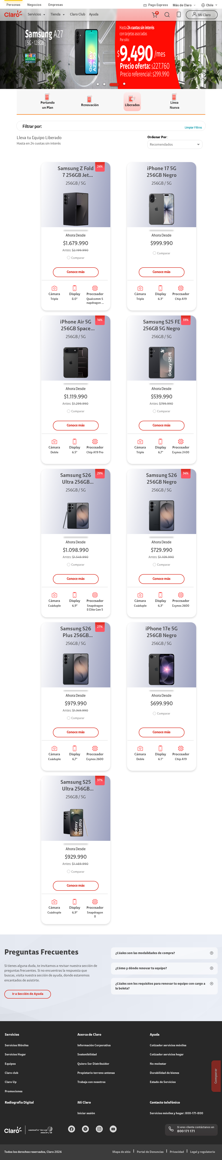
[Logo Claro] (13, 13)
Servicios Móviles (16, 1045)
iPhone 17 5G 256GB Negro (161, 172)
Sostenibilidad (87, 1054)
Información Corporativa (94, 1045)
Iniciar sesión (86, 1113)
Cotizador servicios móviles (168, 1045)
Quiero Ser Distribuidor (93, 1064)
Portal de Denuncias (150, 1152)
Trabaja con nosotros (91, 1082)
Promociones (13, 1091)
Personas (13, 5)
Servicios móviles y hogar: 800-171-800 (176, 1113)
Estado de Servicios (163, 1082)
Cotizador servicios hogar (167, 1054)
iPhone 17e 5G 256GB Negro (161, 632)
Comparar (77, 258)
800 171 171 (186, 1131)
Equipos (10, 1064)
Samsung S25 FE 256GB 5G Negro (161, 326)
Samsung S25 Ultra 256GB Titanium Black (76, 786)
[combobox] (175, 144)
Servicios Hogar (15, 1054)
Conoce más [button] (76, 272)
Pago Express (158, 5)
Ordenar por (157, 137)
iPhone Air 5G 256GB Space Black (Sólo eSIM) (75, 326)
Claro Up (10, 1082)
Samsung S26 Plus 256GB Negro (75, 632)
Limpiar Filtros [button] (193, 127)
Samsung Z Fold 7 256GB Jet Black (76, 172)
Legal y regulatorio (202, 1152)
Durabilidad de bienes (164, 1073)
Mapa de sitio (121, 1152)
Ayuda (93, 14)
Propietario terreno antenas (96, 1073)
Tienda (55, 14)
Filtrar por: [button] (32, 127)
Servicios (34, 14)
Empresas (55, 5)
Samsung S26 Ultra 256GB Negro (75, 479)
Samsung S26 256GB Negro (161, 479)
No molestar (158, 1064)
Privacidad (177, 1152)
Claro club (11, 1073)
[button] (154, 15)
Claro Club (77, 14)
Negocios (34, 5)
